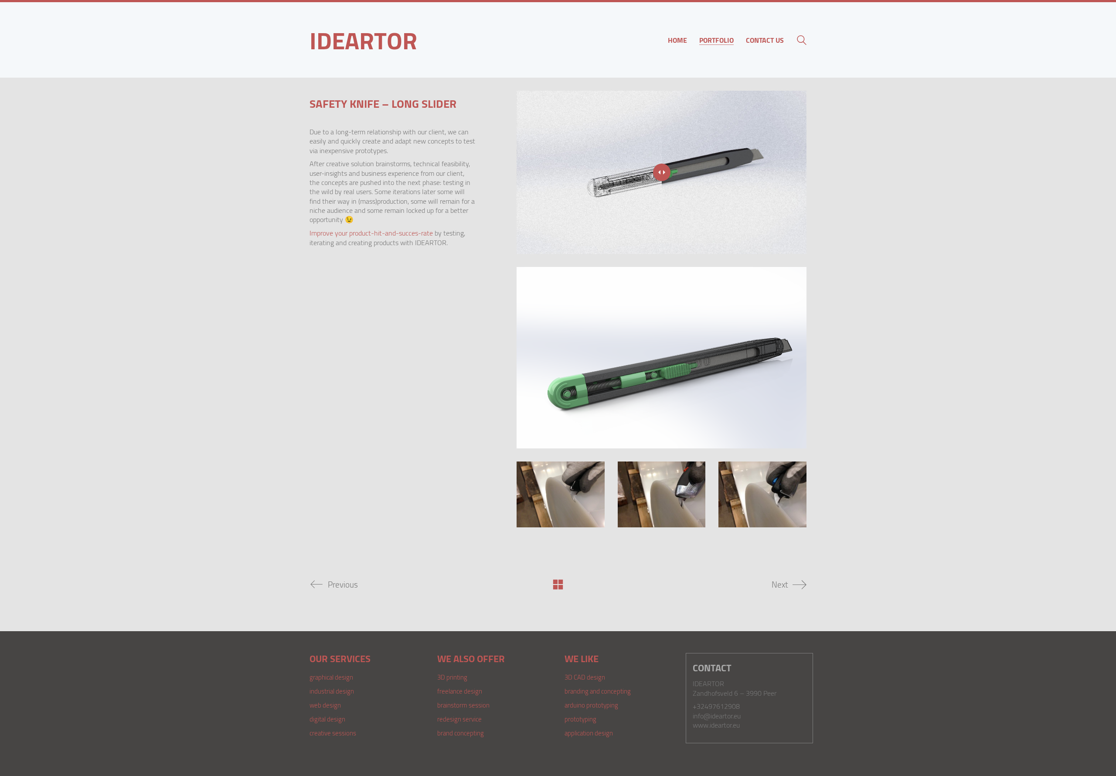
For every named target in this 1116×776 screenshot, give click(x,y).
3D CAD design (585, 677)
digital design (327, 718)
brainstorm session (463, 705)
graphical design (331, 677)
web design (325, 705)
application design (589, 732)
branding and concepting (598, 691)
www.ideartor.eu (716, 725)
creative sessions (333, 732)
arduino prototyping (591, 705)
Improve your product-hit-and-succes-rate (371, 233)
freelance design (459, 691)
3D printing (452, 677)
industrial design (332, 691)
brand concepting (460, 732)
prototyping (580, 718)
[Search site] (801, 41)
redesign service (459, 718)
